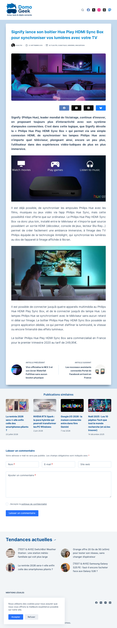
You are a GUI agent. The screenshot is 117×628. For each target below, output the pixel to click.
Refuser (31, 617)
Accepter (15, 617)
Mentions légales (15, 592)
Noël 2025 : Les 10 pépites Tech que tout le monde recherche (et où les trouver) (99, 423)
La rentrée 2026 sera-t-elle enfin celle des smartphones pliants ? (36, 567)
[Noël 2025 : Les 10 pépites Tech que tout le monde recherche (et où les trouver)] (99, 405)
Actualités (53, 45)
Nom (11, 464)
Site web (85, 464)
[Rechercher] (83, 10)
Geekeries (71, 45)
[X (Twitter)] (93, 9)
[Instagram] (99, 9)
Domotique (62, 45)
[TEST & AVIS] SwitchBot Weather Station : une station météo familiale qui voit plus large (37, 553)
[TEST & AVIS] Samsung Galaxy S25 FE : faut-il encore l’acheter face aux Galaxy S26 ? (90, 567)
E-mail (48, 464)
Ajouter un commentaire (22, 475)
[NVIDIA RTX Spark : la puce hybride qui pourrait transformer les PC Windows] (44, 405)
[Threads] (104, 9)
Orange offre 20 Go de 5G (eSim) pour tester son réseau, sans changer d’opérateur (91, 553)
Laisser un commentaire (22, 513)
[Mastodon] (109, 9)
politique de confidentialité (34, 504)
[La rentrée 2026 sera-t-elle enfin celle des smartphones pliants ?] (17, 405)
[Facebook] (88, 9)
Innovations (80, 45)
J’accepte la (28, 504)
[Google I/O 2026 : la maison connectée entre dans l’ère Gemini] (72, 405)
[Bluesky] (101, 108)
